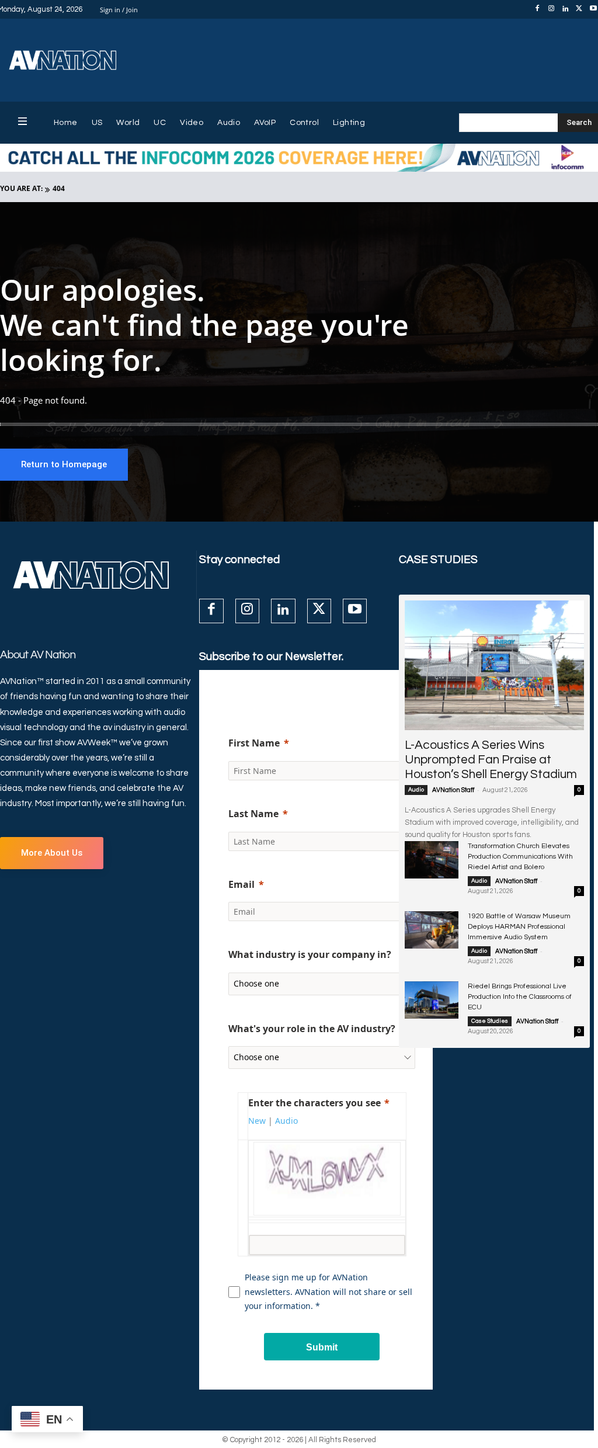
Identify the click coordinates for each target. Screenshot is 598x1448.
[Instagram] (551, 9)
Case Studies (489, 1021)
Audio (416, 790)
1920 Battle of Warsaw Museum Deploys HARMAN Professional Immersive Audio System (519, 926)
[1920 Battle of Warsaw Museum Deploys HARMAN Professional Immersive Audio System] (431, 930)
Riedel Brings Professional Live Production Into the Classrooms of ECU (520, 996)
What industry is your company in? (309, 954)
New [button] (257, 1120)
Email (241, 884)
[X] (579, 9)
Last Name (253, 813)
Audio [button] (286, 1120)
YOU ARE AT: (21, 188)
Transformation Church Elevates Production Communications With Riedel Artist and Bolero (520, 856)
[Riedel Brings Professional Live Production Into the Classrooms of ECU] (431, 1000)
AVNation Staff (453, 790)
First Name (254, 743)
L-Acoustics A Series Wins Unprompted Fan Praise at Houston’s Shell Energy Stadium (491, 759)
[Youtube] (355, 611)
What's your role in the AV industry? (311, 1028)
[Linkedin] (565, 9)
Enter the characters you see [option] (314, 1102)
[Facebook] (537, 9)
